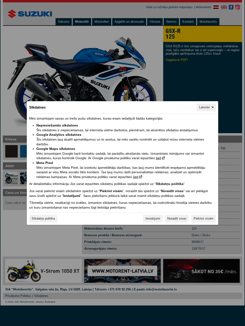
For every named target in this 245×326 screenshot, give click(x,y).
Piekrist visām (203, 218)
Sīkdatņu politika (43, 218)
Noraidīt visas (176, 218)
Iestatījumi (152, 218)
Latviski (204, 107)
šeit (158, 158)
